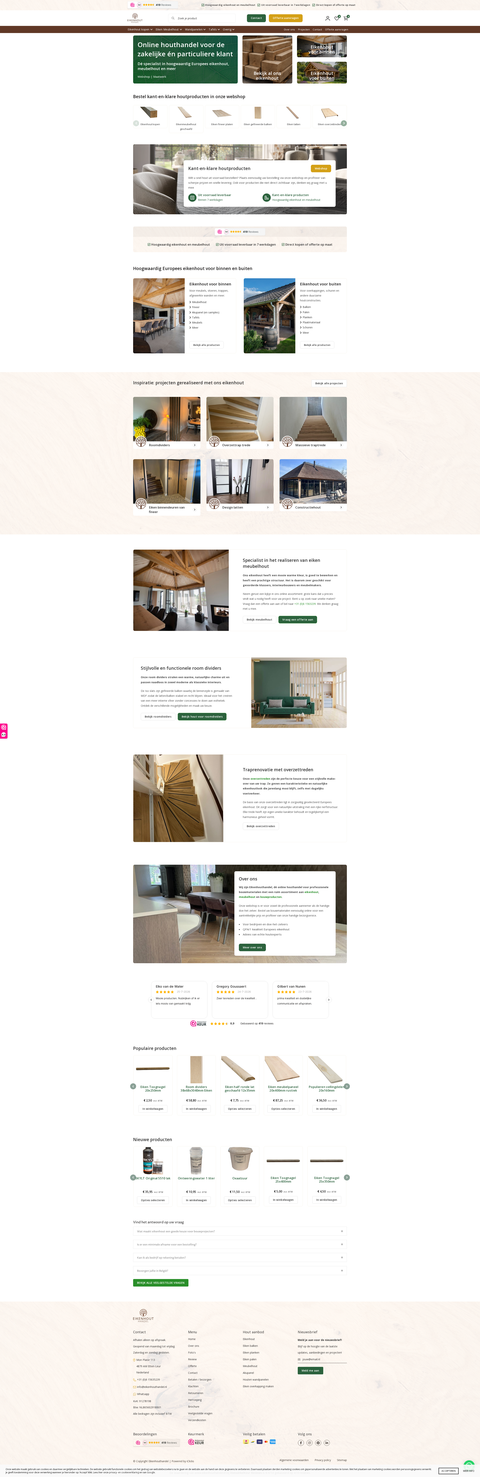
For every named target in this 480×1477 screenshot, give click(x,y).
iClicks (190, 1461)
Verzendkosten (197, 1420)
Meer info (468, 1470)
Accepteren (449, 1470)
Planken (307, 317)
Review (192, 1359)
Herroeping (195, 1400)
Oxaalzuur (240, 1178)
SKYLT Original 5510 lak (153, 1178)
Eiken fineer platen (222, 124)
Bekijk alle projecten (329, 383)
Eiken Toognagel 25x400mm (283, 1180)
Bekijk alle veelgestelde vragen (160, 1282)
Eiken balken (250, 1346)
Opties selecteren (240, 1109)
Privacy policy (323, 1460)
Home (192, 1339)
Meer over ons (252, 947)
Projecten (304, 29)
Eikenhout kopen (138, 29)
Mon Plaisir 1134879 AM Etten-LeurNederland (148, 1366)
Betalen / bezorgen (199, 1379)
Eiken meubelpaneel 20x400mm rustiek (283, 1089)
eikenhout (311, 892)
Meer (195, 327)
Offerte (192, 1366)
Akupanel (248, 1373)
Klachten (193, 1386)
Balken (307, 307)
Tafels (213, 29)
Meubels (197, 322)
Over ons (289, 29)
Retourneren (195, 1393)
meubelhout (247, 897)
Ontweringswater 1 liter (196, 1178)
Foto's (192, 1352)
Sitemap (342, 1460)
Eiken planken (251, 1352)
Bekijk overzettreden (261, 826)
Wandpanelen (194, 29)
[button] (344, 123)
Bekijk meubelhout (259, 619)
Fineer (196, 307)
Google (151, 1472)
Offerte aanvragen (286, 18)
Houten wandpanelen (256, 1379)
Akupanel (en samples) (205, 312)
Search (173, 18)
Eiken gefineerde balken (258, 124)
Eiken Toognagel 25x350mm (326, 1180)
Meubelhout (199, 302)
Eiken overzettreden (329, 124)
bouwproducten (271, 897)
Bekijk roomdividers (158, 716)
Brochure (193, 1406)
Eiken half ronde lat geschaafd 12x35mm (240, 1089)
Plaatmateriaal (311, 322)
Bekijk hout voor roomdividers (202, 716)
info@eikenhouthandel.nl (152, 1387)
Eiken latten (293, 124)
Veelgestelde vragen (200, 1413)
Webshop (321, 168)
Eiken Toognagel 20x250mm (153, 1089)
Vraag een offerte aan (297, 619)
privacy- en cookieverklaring (124, 1472)
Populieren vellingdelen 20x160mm (327, 1089)
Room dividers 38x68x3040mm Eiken (196, 1089)
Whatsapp (143, 1394)
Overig (227, 29)
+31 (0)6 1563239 (305, 604)
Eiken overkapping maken (258, 1386)
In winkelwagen (152, 1109)
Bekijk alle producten (206, 345)
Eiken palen (249, 1359)
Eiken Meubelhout (167, 29)
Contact (256, 18)
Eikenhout (249, 1339)
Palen (306, 312)
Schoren (308, 327)
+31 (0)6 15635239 (148, 1379)
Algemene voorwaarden (294, 1460)
